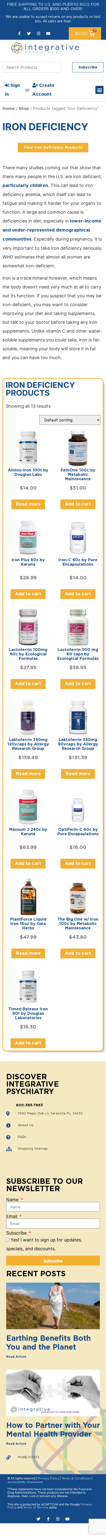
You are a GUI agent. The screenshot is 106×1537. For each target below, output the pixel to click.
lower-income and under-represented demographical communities (51, 230)
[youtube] (48, 33)
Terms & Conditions (76, 1478)
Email (12, 1216)
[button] (99, 90)
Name (13, 1200)
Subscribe (17, 1233)
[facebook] (19, 33)
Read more (28, 504)
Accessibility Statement (25, 1482)
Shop (24, 109)
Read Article (16, 1356)
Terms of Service (35, 1507)
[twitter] (29, 33)
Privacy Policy (48, 1478)
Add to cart (78, 504)
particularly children (25, 185)
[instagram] (38, 33)
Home (8, 109)
